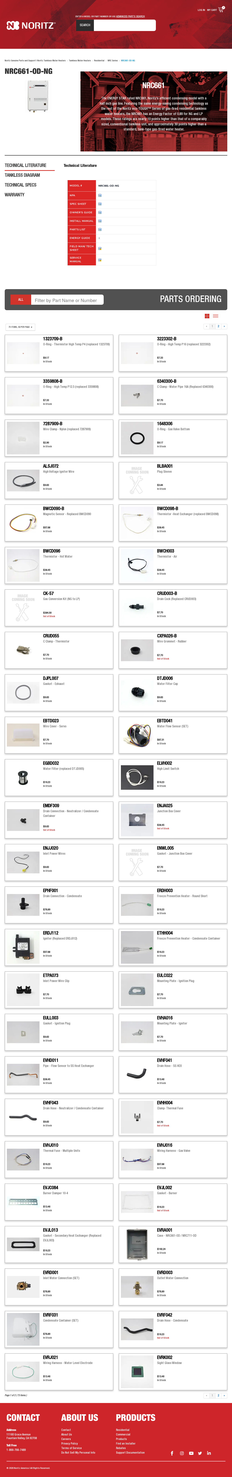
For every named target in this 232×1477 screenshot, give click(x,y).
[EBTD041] (139, 735)
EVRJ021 (50, 1358)
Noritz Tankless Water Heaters (31, 25)
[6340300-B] (139, 395)
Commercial (123, 1434)
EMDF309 (51, 806)
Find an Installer (126, 1444)
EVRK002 (164, 1358)
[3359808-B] (25, 395)
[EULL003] (25, 1032)
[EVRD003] (139, 1287)
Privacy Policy (69, 1444)
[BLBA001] (139, 480)
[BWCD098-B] (139, 523)
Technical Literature (25, 166)
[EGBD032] (25, 777)
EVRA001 (165, 1230)
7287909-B (52, 424)
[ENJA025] (139, 820)
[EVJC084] (25, 1202)
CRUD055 (51, 636)
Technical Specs (20, 185)
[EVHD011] (25, 1074)
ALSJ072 (51, 466)
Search (85, 25)
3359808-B (52, 381)
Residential (122, 1430)
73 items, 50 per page (19, 327)
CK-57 (48, 594)
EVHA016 (165, 1018)
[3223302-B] (139, 353)
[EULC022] (139, 989)
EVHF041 (164, 1061)
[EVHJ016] (139, 1159)
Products (121, 1439)
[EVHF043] (25, 1117)
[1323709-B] (25, 353)
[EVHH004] (139, 1117)
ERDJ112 (50, 933)
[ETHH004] (139, 947)
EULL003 (50, 1018)
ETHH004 (165, 933)
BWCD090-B (53, 509)
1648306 (164, 424)
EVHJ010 (50, 1145)
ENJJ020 (50, 848)
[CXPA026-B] (139, 650)
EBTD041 (165, 721)
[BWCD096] (25, 565)
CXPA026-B (167, 636)
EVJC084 (50, 1188)
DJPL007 (50, 679)
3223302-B (166, 339)
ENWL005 (165, 848)
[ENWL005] (139, 862)
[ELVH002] (139, 777)
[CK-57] (25, 607)
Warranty (14, 195)
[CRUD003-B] (139, 607)
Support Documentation (130, 1453)
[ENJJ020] (25, 862)
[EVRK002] (139, 1371)
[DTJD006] (139, 692)
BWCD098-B (167, 509)
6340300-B (166, 381)
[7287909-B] (25, 438)
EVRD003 (165, 1273)
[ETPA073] (25, 989)
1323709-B (52, 339)
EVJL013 (50, 1230)
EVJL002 (164, 1188)
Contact (66, 1430)
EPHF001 (50, 891)
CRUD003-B (167, 594)
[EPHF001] (25, 905)
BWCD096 (51, 551)
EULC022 (165, 976)
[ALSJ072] (25, 480)
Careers (66, 1439)
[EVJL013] (25, 1244)
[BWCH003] (139, 565)
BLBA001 (165, 466)
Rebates (121, 1448)
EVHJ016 (164, 1145)
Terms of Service (71, 1448)
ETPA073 (50, 976)
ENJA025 (165, 806)
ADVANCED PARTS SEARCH (130, 16)
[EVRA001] (139, 1244)
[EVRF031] (25, 1329)
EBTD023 (51, 721)
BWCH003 (165, 551)
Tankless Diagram (22, 175)
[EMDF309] (25, 820)
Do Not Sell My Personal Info (78, 1453)
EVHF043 (50, 1103)
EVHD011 (51, 1061)
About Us (66, 1434)
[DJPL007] (25, 692)
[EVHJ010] (25, 1159)
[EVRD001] (25, 1287)
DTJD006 (165, 679)
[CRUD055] (25, 650)
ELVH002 (164, 763)
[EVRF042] (139, 1329)
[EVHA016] (139, 1032)
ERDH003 (165, 891)
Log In (201, 10)
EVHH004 (165, 1103)
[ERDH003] (139, 905)
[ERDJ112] (25, 947)
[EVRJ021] (25, 1371)
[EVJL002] (139, 1202)
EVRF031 (50, 1315)
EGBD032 (51, 763)
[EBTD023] (25, 735)
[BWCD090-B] (25, 523)
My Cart (212, 10)
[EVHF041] (139, 1074)
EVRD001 (51, 1273)
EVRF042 (164, 1315)
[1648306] (139, 438)
